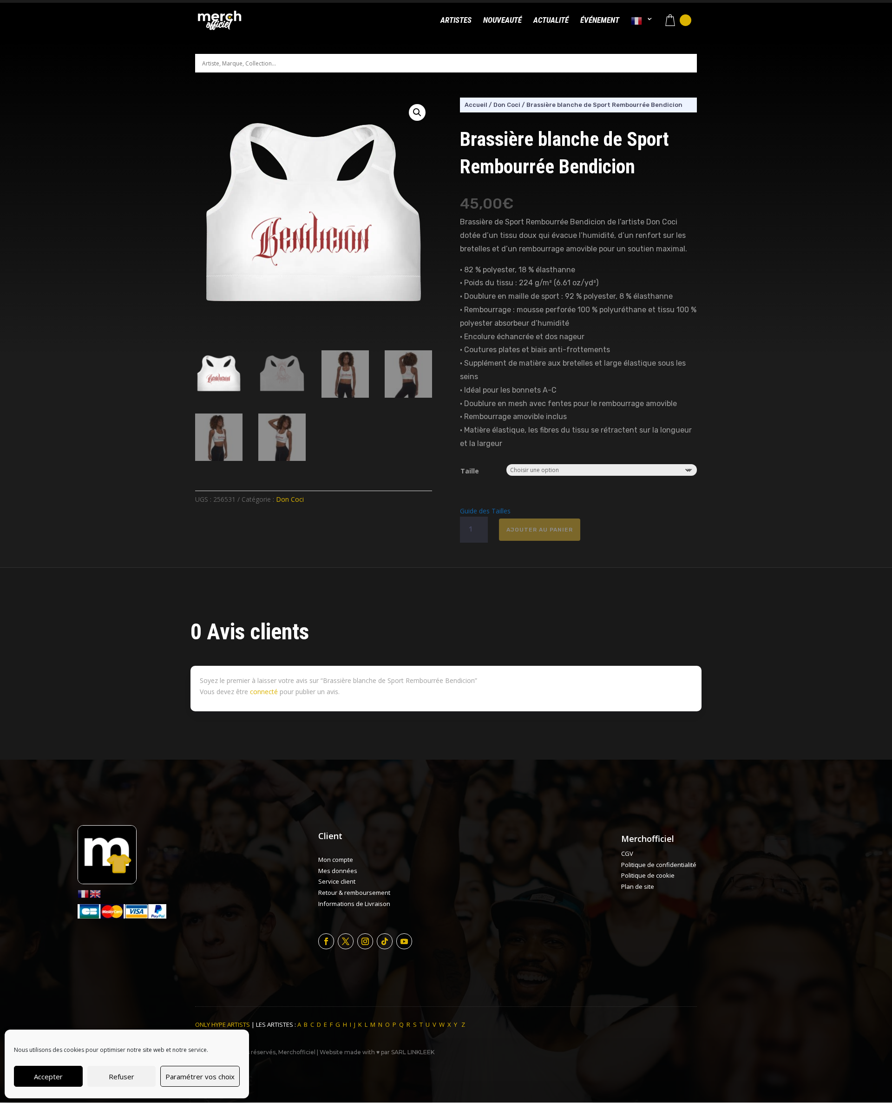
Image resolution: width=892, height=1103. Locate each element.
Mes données (337, 871)
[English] (96, 893)
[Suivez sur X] (346, 941)
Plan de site (637, 886)
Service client (336, 881)
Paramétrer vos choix (200, 1076)
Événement (599, 21)
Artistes (456, 21)
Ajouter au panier (539, 529)
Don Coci (290, 499)
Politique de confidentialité (658, 864)
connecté (264, 691)
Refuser (121, 1076)
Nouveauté (502, 21)
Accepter (48, 1076)
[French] (641, 28)
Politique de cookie (648, 875)
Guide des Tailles (485, 510)
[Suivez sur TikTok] (385, 941)
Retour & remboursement (354, 892)
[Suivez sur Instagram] (365, 941)
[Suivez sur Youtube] (404, 941)
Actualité (551, 21)
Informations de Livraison (354, 903)
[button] (417, 112)
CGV (627, 853)
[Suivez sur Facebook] (326, 941)
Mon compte (335, 859)
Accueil (476, 104)
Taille (469, 470)
